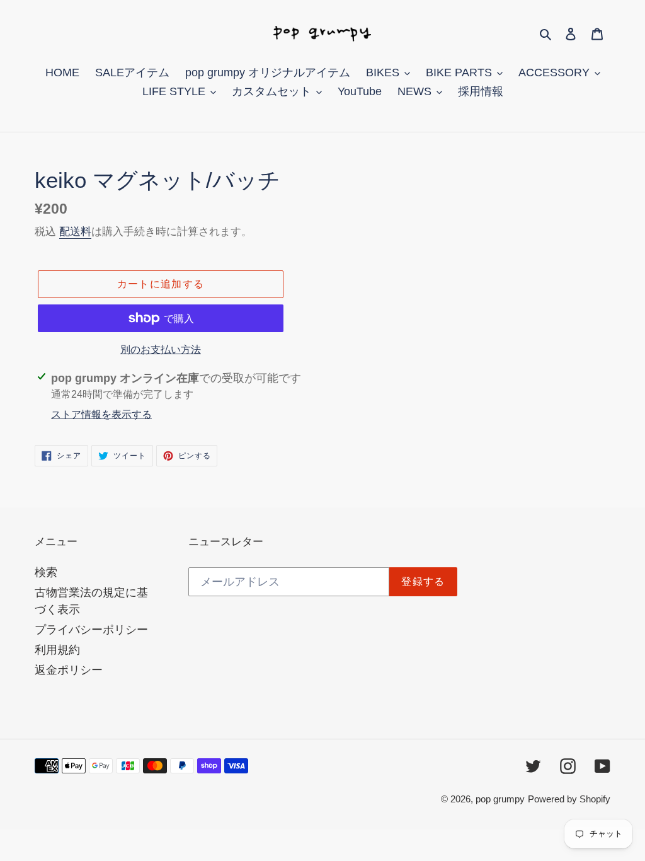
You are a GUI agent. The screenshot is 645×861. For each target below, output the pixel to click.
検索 (46, 572)
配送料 (75, 232)
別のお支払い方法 (160, 349)
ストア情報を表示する (101, 414)
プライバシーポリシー (91, 629)
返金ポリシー (69, 670)
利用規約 (57, 650)
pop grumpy (500, 799)
